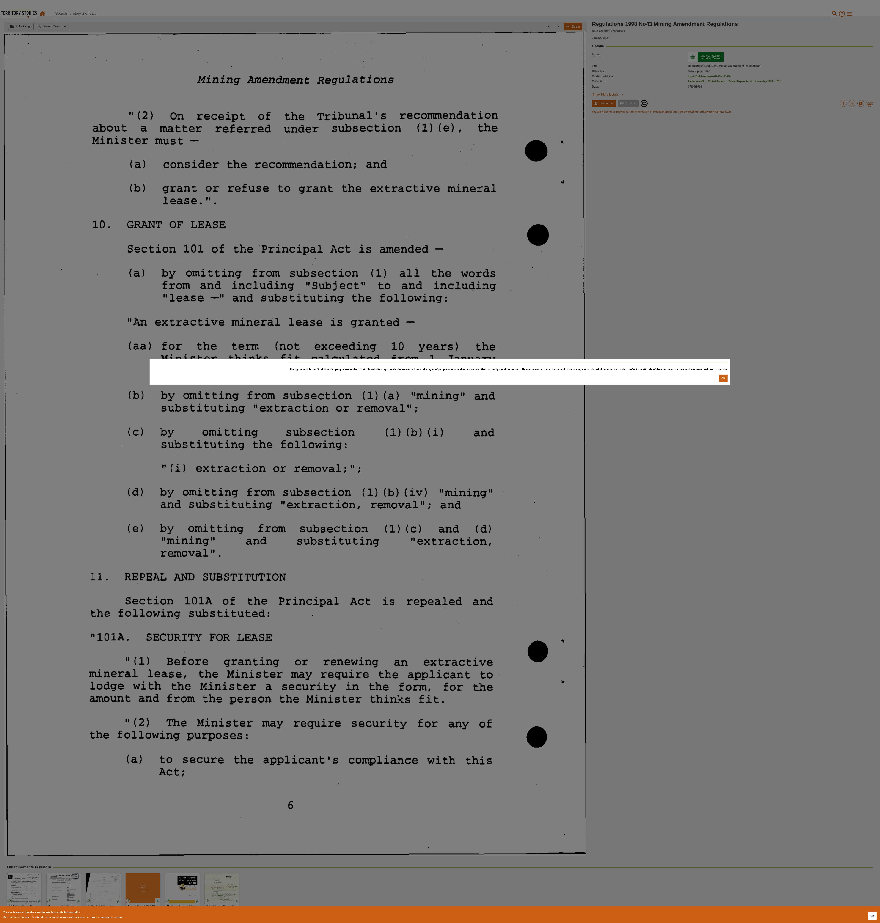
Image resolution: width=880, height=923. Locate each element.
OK (723, 378)
